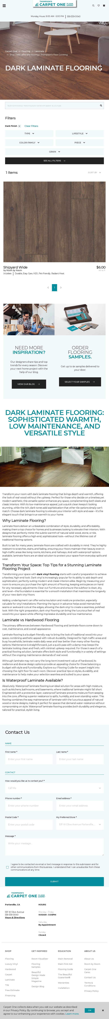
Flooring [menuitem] (9, 958)
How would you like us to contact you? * (25, 781)
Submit (54, 881)
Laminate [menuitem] (10, 980)
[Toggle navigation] (4, 6)
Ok (89, 1010)
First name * (11, 752)
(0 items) (104, 6)
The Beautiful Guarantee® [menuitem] (65, 976)
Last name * (62, 752)
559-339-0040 (73, 16)
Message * (10, 836)
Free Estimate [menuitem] (12, 990)
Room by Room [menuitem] (92, 964)
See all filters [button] (52, 160)
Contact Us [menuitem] (90, 977)
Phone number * (13, 798)
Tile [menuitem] (7, 985)
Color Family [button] (27, 142)
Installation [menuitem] (64, 988)
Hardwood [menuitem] (10, 969)
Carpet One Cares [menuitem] (90, 971)
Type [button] (27, 133)
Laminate (39, 51)
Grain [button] (52, 151)
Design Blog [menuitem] (38, 986)
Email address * (63, 798)
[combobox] (51, 105)
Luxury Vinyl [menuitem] (11, 964)
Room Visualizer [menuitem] (40, 958)
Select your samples (77, 382)
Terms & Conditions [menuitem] (90, 984)
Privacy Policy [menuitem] (91, 991)
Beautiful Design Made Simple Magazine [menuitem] (38, 976)
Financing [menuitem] (10, 995)
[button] (93, 6)
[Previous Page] (48, 287)
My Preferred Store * (66, 817)
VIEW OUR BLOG (26, 384)
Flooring (26, 51)
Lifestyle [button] (77, 133)
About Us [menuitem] (89, 958)
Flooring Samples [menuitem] (36, 965)
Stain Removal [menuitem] (65, 958)
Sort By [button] (92, 172)
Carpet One (11, 51)
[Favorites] (98, 6)
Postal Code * (11, 817)
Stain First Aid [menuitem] (65, 964)
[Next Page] (61, 287)
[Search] (101, 105)
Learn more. (72, 1013)
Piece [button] (78, 142)
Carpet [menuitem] (8, 974)
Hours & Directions (15, 917)
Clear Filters (31, 126)
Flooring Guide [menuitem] (65, 969)
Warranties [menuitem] (63, 982)
